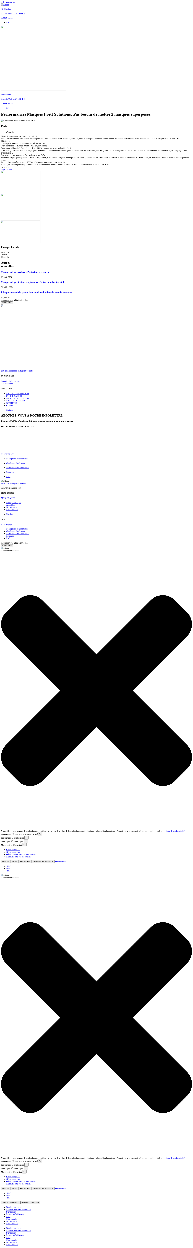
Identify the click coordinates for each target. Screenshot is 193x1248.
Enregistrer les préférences (43, 861)
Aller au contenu (8, 2)
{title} (8, 866)
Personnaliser (25, 861)
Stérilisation (6, 9)
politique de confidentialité (174, 831)
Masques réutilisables (15, 1214)
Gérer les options (13, 850)
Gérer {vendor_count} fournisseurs (21, 854)
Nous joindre (11, 1221)
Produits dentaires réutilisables (18, 1209)
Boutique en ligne (13, 1207)
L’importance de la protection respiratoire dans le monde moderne (36, 292)
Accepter (5, 861)
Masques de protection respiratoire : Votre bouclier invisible (33, 282)
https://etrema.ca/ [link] (8, 169)
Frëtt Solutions (12, 1224)
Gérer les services (13, 852)
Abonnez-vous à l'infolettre (12, 300)
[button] (96, 252)
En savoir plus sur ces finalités (18, 857)
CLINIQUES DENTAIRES (13, 13)
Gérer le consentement (10, 1203)
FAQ (8, 1216)
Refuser (14, 861)
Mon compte (11, 1219)
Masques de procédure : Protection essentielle (25, 272)
